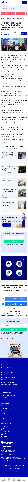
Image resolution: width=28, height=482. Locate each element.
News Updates (16, 18)
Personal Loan (8, 268)
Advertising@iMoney (14, 468)
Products (4, 480)
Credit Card (8, 15)
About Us (4, 406)
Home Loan (19, 277)
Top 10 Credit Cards (7, 367)
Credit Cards (8, 277)
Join (25, 2)
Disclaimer (15, 465)
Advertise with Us (6, 408)
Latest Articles (8, 18)
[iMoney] (5, 2)
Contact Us (4, 415)
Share (23, 33)
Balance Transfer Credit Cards (10, 387)
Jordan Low (6, 34)
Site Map (21, 465)
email (18, 311)
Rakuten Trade (9, 142)
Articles (19, 480)
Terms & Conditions (7, 315)
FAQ (2, 418)
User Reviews (5, 413)
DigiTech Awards (10, 140)
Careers (3, 411)
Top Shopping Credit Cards (9, 372)
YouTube (5, 434)
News (2, 142)
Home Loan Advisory (7, 397)
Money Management (8, 13)
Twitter (5, 429)
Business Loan (19, 268)
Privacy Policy (22, 315)
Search (13, 480)
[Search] (25, 8)
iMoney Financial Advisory (8, 395)
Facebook (6, 426)
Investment (20, 13)
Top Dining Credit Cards (8, 382)
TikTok (5, 436)
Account (24, 480)
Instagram (6, 431)
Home (2, 18)
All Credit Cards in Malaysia (9, 384)
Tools (9, 480)
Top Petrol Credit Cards (8, 370)
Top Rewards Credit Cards (8, 377)
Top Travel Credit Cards (8, 375)
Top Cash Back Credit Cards (9, 379)
